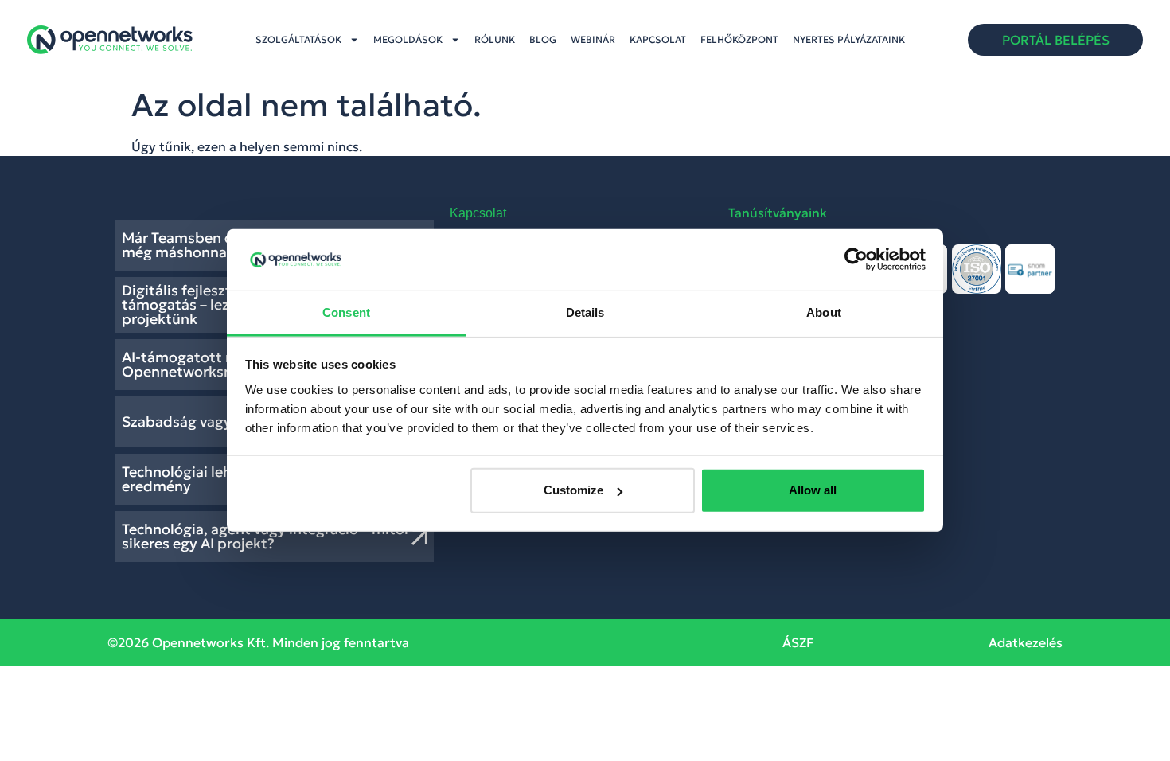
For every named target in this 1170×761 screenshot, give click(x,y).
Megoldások (408, 39)
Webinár (593, 39)
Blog (542, 39)
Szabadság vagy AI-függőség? (224, 421)
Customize (573, 490)
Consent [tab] (346, 312)
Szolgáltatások (298, 39)
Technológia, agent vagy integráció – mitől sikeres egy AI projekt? (265, 536)
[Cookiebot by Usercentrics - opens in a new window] (856, 259)
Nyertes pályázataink (849, 39)
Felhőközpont (739, 39)
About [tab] (823, 312)
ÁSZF (797, 642)
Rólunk (494, 39)
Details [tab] (585, 312)
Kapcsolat (658, 39)
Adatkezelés (1026, 642)
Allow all (813, 490)
